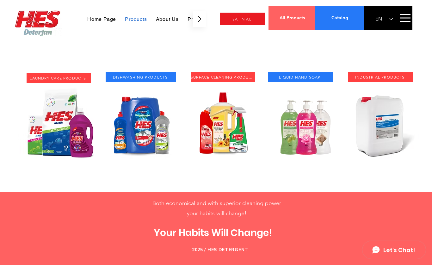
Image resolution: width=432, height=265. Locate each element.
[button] (405, 18)
